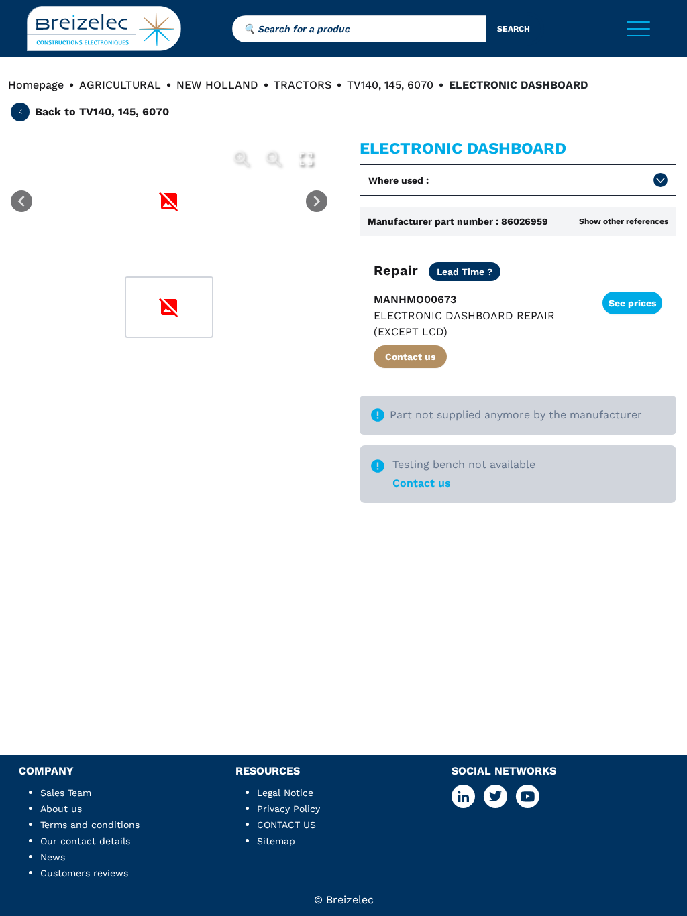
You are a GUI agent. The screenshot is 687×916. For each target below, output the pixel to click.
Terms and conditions (90, 824)
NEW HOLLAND (217, 84)
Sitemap (276, 841)
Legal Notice (285, 792)
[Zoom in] (241, 159)
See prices (632, 303)
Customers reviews (84, 873)
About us (61, 808)
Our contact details (85, 841)
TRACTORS (302, 84)
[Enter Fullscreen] (306, 159)
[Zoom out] (274, 159)
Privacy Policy (288, 808)
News (52, 857)
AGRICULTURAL (120, 84)
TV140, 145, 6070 (390, 84)
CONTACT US (286, 824)
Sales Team (65, 792)
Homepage (36, 84)
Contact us (410, 356)
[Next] (316, 201)
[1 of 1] (169, 307)
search (513, 29)
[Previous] (21, 201)
